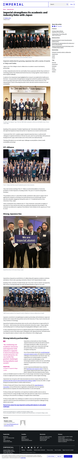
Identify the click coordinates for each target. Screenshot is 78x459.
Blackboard (5, 436)
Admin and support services (46, 436)
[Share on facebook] (52, 26)
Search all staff (43, 440)
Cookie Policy (23, 457)
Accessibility (29, 450)
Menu (71, 4)
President (54, 69)
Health (53, 56)
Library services (6, 440)
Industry (54, 71)
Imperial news (10, 9)
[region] (39, 456)
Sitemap (23, 450)
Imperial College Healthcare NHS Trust (66, 440)
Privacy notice (50, 450)
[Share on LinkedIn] (54, 26)
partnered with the (8, 380)
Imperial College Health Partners (65, 439)
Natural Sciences (25, 439)
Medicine (23, 438)
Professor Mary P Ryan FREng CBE (59, 34)
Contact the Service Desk (8, 438)
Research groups (43, 439)
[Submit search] (67, 4)
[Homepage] (25, 4)
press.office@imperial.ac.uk (12, 424)
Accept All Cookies (68, 456)
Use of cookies (58, 450)
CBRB (34, 380)
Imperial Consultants (62, 441)
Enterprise (54, 66)
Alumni (53, 57)
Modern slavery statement (39, 450)
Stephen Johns (8, 18)
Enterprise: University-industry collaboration (61, 52)
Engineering (24, 436)
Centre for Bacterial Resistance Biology (22, 380)
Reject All (59, 456)
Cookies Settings (51, 456)
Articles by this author (8, 425)
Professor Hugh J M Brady (57, 31)
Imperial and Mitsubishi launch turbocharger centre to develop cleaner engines (63, 47)
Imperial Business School (27, 440)
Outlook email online (7, 441)
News (4, 9)
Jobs (4, 439)
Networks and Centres (44, 438)
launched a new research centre (34, 368)
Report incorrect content (68, 450)
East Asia (54, 62)
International (55, 64)
